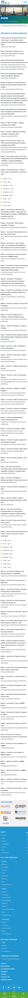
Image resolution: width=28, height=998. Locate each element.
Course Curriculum (6, 897)
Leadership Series (8, 969)
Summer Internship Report (8, 909)
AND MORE (5, 823)
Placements (19, 25)
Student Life (5, 875)
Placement (4, 878)
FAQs (24, 25)
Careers (4, 971)
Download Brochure (6, 884)
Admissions (5, 25)
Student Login (6, 979)
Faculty (4, 963)
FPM (3, 942)
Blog (3, 849)
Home (2, 21)
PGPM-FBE (5, 919)
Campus (4, 846)
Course (3, 873)
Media (3, 838)
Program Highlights (6, 900)
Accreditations (5, 844)
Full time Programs (9, 857)
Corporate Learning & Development (10, 958)
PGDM (4, 889)
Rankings (4, 841)
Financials (12, 25)
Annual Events (5, 852)
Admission (4, 864)
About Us (4, 835)
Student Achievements (13, 21)
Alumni (3, 974)
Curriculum (4, 870)
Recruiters (5, 966)
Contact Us (5, 977)
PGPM (6, 21)
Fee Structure (5, 867)
